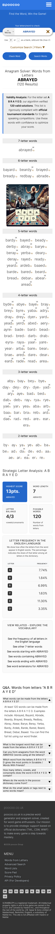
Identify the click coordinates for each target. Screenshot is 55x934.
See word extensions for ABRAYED (27, 666)
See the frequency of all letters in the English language (27, 640)
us (5, 896)
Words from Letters (16, 860)
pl (38, 891)
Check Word (14, 56)
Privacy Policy (13, 876)
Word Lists (11, 868)
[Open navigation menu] (47, 5)
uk (49, 891)
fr (21, 891)
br (5, 891)
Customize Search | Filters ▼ (27, 47)
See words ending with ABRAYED (27, 661)
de (10, 891)
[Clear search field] (47, 31)
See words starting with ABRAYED (27, 651)
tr (43, 891)
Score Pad (11, 872)
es (16, 891)
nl (32, 891)
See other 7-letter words (27, 646)
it (27, 891)
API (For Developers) (17, 880)
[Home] (11, 5)
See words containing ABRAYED (27, 656)
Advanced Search (15, 864)
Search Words (40, 56)
